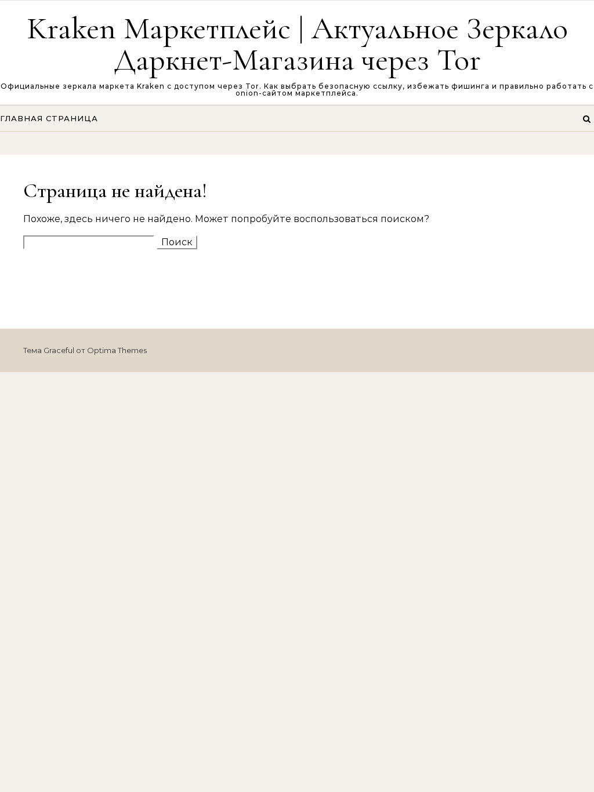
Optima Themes (117, 350)
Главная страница (49, 118)
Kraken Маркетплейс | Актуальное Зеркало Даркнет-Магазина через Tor (297, 43)
